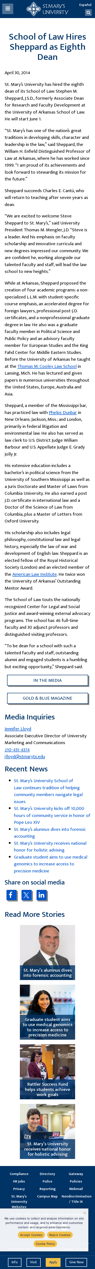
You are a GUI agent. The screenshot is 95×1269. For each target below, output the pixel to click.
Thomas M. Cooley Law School (47, 366)
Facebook (11, 895)
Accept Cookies (31, 1235)
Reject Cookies (60, 1235)
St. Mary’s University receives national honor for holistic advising (50, 846)
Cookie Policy (45, 1243)
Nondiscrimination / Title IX (76, 1199)
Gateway (76, 1174)
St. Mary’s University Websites (19, 1202)
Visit (33, 1262)
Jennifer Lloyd (18, 729)
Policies (76, 1181)
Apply (53, 1262)
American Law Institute (34, 574)
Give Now (76, 1262)
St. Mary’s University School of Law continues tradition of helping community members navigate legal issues (48, 791)
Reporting (47, 1189)
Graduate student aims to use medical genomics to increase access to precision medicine (50, 864)
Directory (47, 1174)
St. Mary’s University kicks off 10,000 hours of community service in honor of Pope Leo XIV (52, 815)
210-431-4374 (17, 750)
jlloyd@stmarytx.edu (25, 756)
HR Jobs (19, 1181)
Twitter (26, 895)
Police (47, 1181)
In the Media (47, 680)
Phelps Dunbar (63, 412)
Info (14, 1262)
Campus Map (47, 1196)
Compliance (19, 1174)
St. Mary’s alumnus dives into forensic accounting (50, 833)
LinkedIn (41, 895)
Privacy (19, 1189)
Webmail (76, 1189)
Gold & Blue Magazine (47, 698)
